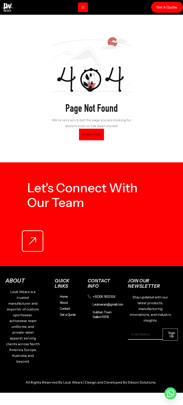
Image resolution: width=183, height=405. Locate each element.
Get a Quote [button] (166, 7)
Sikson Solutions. (143, 382)
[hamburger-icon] (83, 7)
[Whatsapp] (170, 393)
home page (91, 134)
